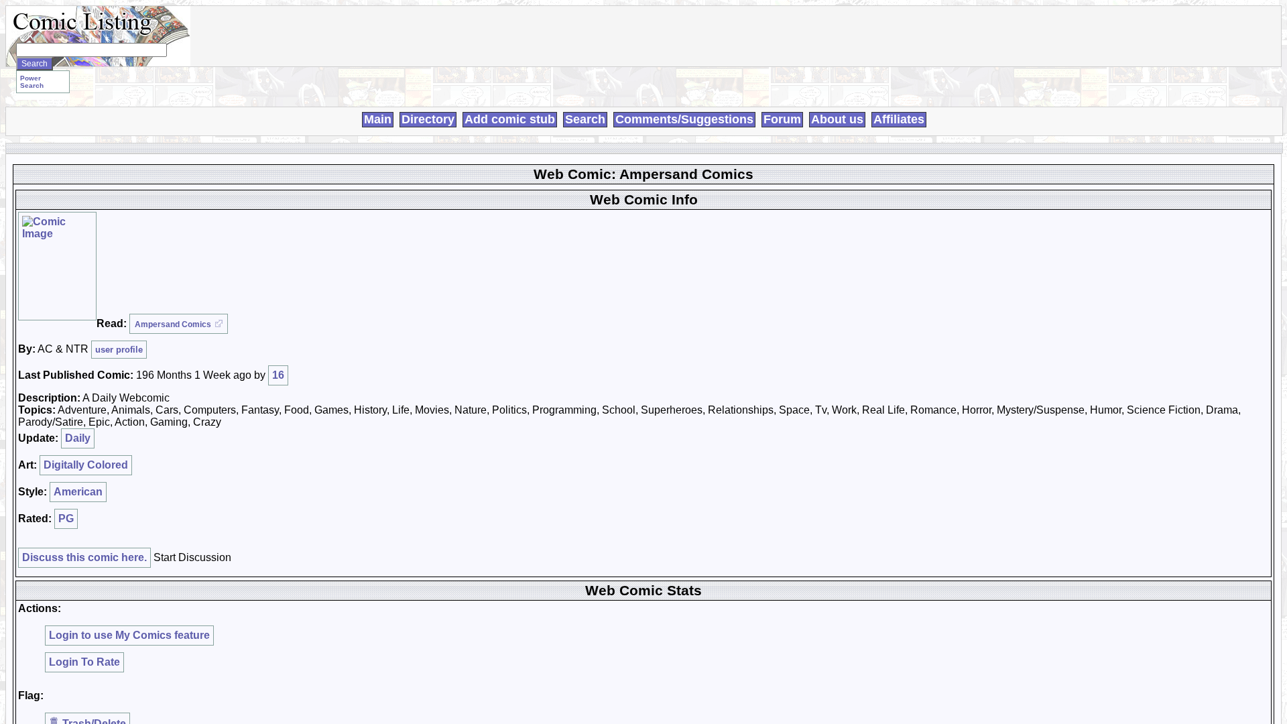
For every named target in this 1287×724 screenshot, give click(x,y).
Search (585, 119)
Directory (428, 119)
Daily (77, 438)
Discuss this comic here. (84, 557)
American (78, 491)
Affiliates (898, 119)
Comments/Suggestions (684, 119)
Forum (782, 119)
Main (377, 119)
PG (66, 518)
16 (278, 375)
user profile (119, 350)
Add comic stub (510, 119)
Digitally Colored (86, 465)
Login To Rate (84, 662)
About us (837, 119)
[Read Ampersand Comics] (57, 266)
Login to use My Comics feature (129, 635)
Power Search (32, 81)
